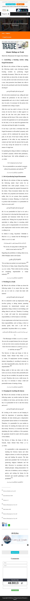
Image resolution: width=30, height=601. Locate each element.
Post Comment (15, 590)
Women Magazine (10, 4)
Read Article (15, 552)
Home (3, 33)
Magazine (4, 14)
